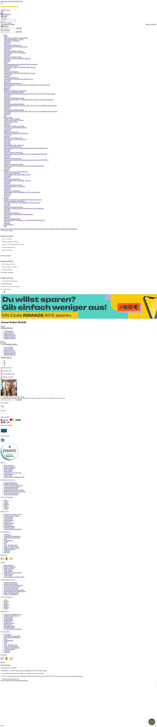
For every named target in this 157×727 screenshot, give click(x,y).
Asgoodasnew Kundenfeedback (12, 537)
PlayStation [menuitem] (7, 171)
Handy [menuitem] (11, 199)
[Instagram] (2, 413)
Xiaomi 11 (58, 229)
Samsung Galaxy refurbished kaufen (13, 485)
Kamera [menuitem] (35, 199)
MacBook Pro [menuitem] (23, 91)
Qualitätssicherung (8, 520)
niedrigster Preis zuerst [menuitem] (10, 335)
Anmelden (12, 24)
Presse (5, 539)
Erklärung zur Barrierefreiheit (11, 548)
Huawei (6, 503)
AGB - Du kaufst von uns (10, 545)
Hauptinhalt (11, 1)
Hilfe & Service (8, 524)
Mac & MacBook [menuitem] (21, 199)
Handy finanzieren (8, 465)
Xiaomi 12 (52, 229)
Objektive (6, 507)
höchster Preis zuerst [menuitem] (9, 334)
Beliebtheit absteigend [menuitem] (9, 337)
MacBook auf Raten (9, 468)
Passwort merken (7, 23)
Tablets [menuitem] (6, 63)
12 (6, 357)
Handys (11, 229)
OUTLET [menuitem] (6, 196)
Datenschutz (7, 551)
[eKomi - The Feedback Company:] (3, 441)
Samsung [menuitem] (9, 38)
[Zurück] (4, 292)
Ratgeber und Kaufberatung (11, 494)
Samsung (6, 501)
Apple (5, 500)
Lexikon (6, 542)
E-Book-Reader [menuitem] (33, 64)
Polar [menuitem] (22, 145)
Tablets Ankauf (8, 475)
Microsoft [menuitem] (15, 64)
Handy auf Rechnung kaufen (11, 493)
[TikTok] (9, 413)
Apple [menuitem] (5, 38)
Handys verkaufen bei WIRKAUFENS (14, 477)
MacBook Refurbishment (10, 482)
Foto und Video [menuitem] (8, 117)
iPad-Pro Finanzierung (10, 467)
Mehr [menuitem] (26, 38)
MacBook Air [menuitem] (15, 91)
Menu (2, 1)
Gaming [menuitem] (39, 199)
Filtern (2, 326)
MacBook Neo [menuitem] (8, 91)
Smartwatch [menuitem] (29, 199)
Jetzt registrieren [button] (5, 24)
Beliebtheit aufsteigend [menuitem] (10, 338)
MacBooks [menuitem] (7, 89)
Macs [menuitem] (5, 116)
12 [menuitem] (4, 360)
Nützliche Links (19, 1)
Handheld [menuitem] (25, 171)
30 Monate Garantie (9, 527)
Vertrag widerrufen (5, 665)
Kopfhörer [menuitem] (6, 199)
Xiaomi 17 (20, 229)
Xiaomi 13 (46, 229)
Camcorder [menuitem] (17, 118)
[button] (9, 8)
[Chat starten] (2, 12)
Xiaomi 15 (35, 229)
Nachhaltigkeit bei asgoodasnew (12, 536)
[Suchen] (17, 28)
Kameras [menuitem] (6, 118)
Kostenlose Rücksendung (7, 283)
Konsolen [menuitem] (6, 170)
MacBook (6, 504)
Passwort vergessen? (151, 24)
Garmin (6, 509)
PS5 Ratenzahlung (8, 474)
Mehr (5, 226)
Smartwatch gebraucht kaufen (11, 487)
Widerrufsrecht (8, 521)
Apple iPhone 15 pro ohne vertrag (13, 472)
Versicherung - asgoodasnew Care (13, 514)
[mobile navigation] (2, 3)
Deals (7, 229)
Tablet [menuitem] (15, 199)
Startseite (3, 229)
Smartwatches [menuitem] (7, 143)
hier (11, 250)
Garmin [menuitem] (19, 145)
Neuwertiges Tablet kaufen (11, 488)
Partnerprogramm (8, 540)
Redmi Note (64, 229)
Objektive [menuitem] (11, 118)
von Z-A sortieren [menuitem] (8, 331)
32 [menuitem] (4, 365)
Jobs (5, 543)
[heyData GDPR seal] (10, 460)
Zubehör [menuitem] (6, 198)
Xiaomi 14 (41, 229)
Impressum (7, 552)
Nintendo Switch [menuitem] (17, 171)
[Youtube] (6, 413)
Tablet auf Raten (8, 471)
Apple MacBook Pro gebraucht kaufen (14, 490)
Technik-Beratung (72, 229)
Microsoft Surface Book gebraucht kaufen (15, 491)
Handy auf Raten (8, 470)
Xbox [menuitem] (11, 171)
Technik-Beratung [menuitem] (8, 224)
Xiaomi (15, 229)
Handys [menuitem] (6, 36)
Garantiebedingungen (9, 526)
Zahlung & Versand (9, 523)
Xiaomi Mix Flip (27, 229)
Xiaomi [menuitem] (23, 38)
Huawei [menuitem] (19, 38)
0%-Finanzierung (8, 517)
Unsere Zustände (8, 519)
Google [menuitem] (14, 38)
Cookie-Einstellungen (9, 549)
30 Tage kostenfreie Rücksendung (13, 529)
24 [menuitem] (4, 363)
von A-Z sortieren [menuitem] (8, 332)
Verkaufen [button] (7, 10)
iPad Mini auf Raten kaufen (11, 484)
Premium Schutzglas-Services (11, 516)
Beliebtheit (6, 328)
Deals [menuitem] (5, 35)
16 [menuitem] (4, 362)
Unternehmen (7, 534)
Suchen (6, 1)
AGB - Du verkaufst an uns (11, 546)
